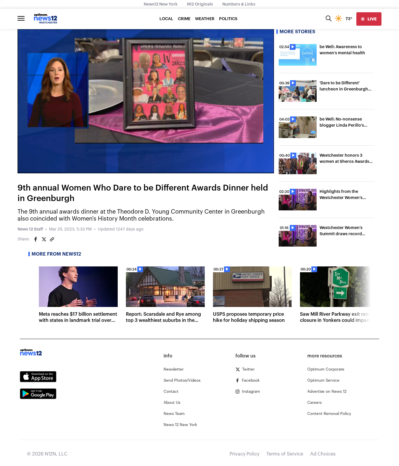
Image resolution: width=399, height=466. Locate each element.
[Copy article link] (52, 239)
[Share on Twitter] (43, 239)
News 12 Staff (30, 229)
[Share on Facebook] (35, 239)
